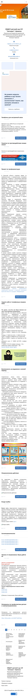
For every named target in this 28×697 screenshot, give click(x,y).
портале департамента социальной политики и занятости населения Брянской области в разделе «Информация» (14, 290)
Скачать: (3, 152)
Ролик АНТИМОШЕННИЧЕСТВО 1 (9, 540)
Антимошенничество (8, 533)
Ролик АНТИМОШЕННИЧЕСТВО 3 (9, 543)
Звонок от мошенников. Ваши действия (13, 555)
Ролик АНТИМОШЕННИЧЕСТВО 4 (9, 544)
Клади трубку (5, 502)
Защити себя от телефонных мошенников (13, 302)
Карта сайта (4, 685)
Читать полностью (20, 138)
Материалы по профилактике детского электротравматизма (13, 605)
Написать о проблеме (14, 109)
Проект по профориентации (10, 169)
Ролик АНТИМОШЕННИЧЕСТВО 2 (9, 541)
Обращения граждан (6, 683)
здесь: (16, 441)
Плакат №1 (4, 589)
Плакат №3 (4, 592)
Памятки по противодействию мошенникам (13, 144)
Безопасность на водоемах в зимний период (13, 369)
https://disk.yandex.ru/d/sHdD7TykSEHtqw (11, 618)
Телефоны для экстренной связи (12, 117)
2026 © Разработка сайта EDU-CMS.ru (14, 690)
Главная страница (6, 681)
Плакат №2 (4, 591)
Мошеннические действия (10, 473)
